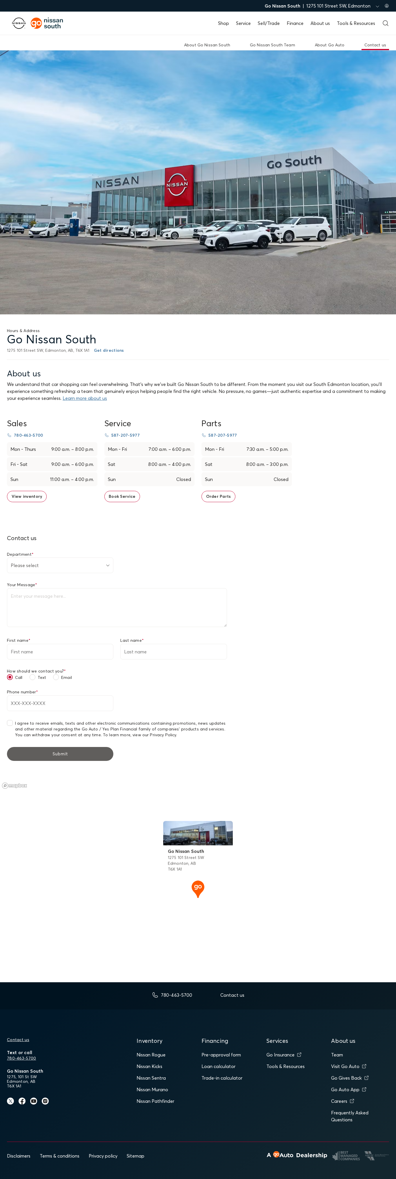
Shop (223, 23)
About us (320, 23)
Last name (132, 640)
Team (337, 1055)
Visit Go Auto (345, 1066)
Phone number (22, 692)
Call (19, 677)
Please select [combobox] (25, 565)
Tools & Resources (356, 23)
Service (243, 23)
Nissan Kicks (149, 1066)
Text (42, 677)
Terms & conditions (59, 1156)
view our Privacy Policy (154, 734)
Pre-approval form (221, 1055)
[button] (198, 888)
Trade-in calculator (221, 1078)
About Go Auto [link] (330, 45)
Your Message (22, 584)
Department (20, 554)
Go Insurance (280, 1055)
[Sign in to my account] (386, 5)
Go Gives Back (346, 1078)
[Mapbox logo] (14, 785)
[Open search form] (385, 23)
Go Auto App (345, 1089)
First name (18, 640)
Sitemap (135, 1156)
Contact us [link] (375, 45)
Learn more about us (85, 398)
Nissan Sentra (151, 1078)
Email (66, 677)
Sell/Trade (269, 23)
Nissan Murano (152, 1089)
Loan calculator (218, 1066)
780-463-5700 (21, 1058)
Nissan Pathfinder (155, 1101)
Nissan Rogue (151, 1055)
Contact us (18, 1039)
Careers (339, 1101)
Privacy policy (103, 1156)
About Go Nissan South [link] (207, 45)
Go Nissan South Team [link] (272, 45)
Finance (295, 23)
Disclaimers (18, 1156)
